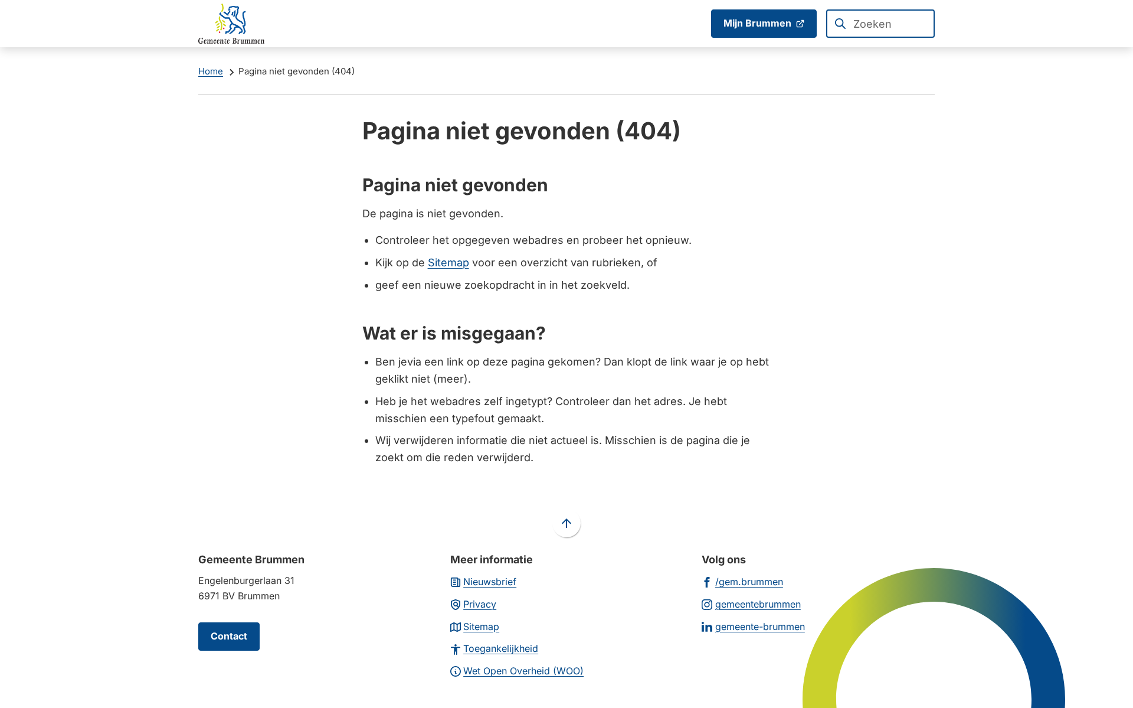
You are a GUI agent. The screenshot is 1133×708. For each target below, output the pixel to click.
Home (210, 71)
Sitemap (448, 262)
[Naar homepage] (231, 23)
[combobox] (880, 23)
